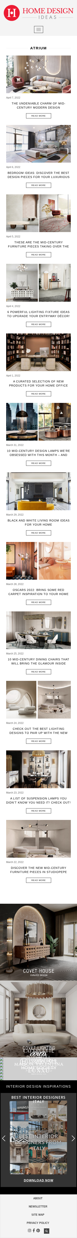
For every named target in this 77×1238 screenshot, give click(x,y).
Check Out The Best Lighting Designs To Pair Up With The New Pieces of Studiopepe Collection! (38, 733)
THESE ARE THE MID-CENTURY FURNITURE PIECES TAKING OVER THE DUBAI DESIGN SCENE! (38, 246)
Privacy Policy (38, 1222)
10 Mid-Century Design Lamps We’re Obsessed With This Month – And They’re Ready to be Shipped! (38, 455)
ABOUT (38, 1198)
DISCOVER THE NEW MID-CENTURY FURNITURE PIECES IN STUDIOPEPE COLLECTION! (38, 872)
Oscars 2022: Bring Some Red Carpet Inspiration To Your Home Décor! (38, 594)
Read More (38, 116)
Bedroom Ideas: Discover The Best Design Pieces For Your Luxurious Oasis (39, 177)
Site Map (37, 1214)
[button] (73, 1138)
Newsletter (38, 1206)
